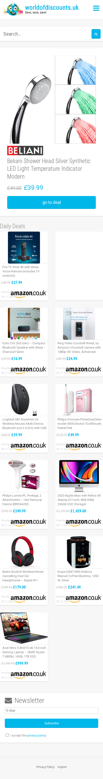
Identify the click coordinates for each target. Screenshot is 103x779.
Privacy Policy (45, 767)
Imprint (62, 767)
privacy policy (36, 735)
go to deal (51, 202)
